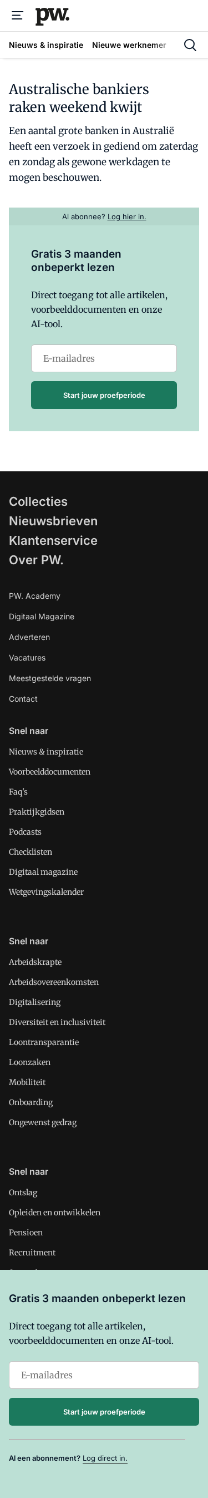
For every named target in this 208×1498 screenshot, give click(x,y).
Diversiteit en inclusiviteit (57, 1022)
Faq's (18, 792)
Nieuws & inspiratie (46, 752)
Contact (23, 698)
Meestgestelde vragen (50, 678)
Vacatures (27, 657)
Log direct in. (105, 1457)
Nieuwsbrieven (53, 521)
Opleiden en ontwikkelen (54, 1213)
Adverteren (29, 637)
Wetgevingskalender (46, 892)
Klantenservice (53, 540)
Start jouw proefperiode (104, 395)
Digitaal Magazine (41, 616)
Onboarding (31, 1102)
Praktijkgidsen (36, 812)
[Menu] (18, 15)
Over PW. (36, 560)
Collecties (38, 501)
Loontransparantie (44, 1042)
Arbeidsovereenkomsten (54, 982)
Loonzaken (29, 1062)
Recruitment (32, 1253)
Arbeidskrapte (35, 962)
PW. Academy (34, 595)
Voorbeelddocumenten (49, 772)
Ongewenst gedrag (43, 1122)
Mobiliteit (27, 1082)
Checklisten (30, 852)
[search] (190, 45)
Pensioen (26, 1233)
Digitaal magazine (43, 872)
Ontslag (23, 1192)
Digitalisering (34, 1002)
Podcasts (25, 832)
